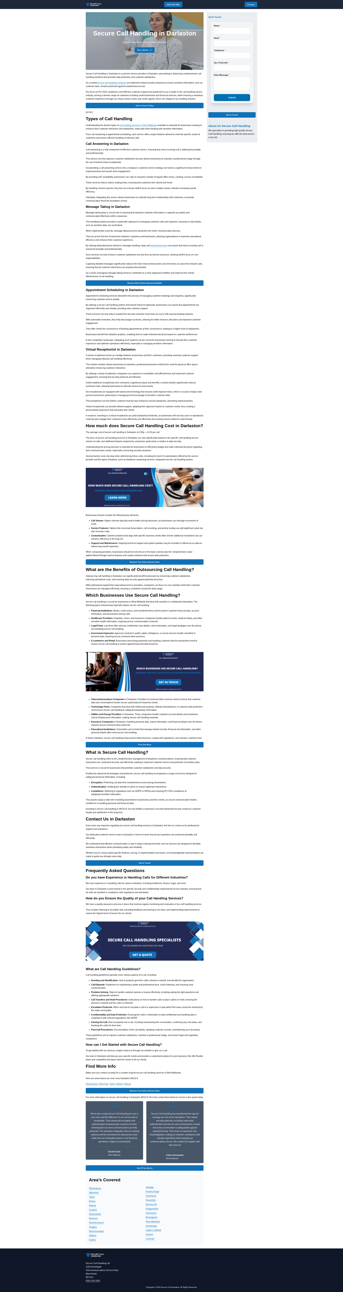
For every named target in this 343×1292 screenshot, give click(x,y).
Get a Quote (142, 50)
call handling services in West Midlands (138, 125)
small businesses (158, 245)
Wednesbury (92, 1084)
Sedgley (93, 1227)
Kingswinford (152, 1209)
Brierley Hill (151, 1204)
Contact (251, 4)
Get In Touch (145, 863)
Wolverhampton (96, 1231)
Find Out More (144, 745)
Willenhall (103, 1084)
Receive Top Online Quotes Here (145, 562)
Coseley (93, 1210)
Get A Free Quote (144, 1168)
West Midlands (153, 1221)
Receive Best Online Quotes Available (144, 283)
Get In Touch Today (145, 106)
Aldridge (150, 1187)
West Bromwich (96, 1223)
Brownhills (151, 1200)
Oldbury (92, 1235)
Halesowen (151, 1213)
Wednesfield (95, 1214)
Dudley (92, 1240)
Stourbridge (151, 1226)
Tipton (112, 1084)
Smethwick (151, 1196)
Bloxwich (93, 1218)
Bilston (119, 1084)
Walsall (127, 1084)
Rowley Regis (152, 1191)
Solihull (149, 1234)
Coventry (150, 1239)
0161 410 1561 (173, 4)
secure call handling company (112, 83)
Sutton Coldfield (153, 1230)
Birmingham (151, 1217)
